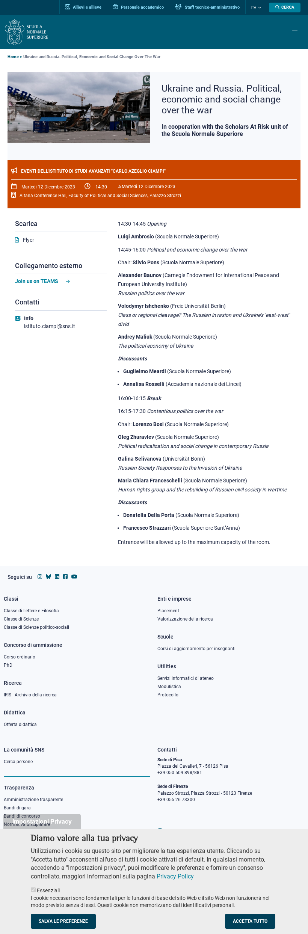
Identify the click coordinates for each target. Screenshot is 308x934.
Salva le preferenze (63, 921)
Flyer (28, 240)
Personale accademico (142, 7)
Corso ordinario (19, 657)
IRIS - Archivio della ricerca (30, 694)
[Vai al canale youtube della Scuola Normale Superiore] (74, 577)
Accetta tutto (250, 921)
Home (13, 56)
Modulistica (169, 686)
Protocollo (167, 694)
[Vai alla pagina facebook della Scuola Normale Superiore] (65, 577)
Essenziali (48, 890)
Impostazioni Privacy (42, 821)
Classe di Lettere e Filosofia (31, 610)
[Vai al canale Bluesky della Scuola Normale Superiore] (48, 577)
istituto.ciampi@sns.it (49, 326)
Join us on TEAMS (36, 281)
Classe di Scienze (21, 619)
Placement (168, 610)
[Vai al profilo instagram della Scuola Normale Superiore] (40, 577)
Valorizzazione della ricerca (185, 619)
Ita (253, 7)
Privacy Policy (175, 876)
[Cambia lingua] (258, 7)
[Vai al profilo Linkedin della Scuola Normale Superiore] (57, 577)
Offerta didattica (20, 724)
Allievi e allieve (86, 7)
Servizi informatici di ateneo (185, 678)
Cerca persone (18, 761)
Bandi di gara (17, 807)
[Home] (26, 32)
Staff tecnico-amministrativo (212, 7)
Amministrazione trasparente (33, 799)
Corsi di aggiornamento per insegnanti (196, 648)
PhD (8, 665)
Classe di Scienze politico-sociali (36, 627)
